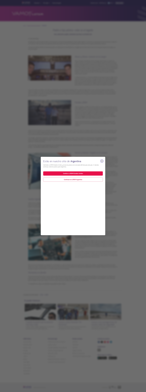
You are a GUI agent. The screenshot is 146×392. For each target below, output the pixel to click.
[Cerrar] (102, 161)
